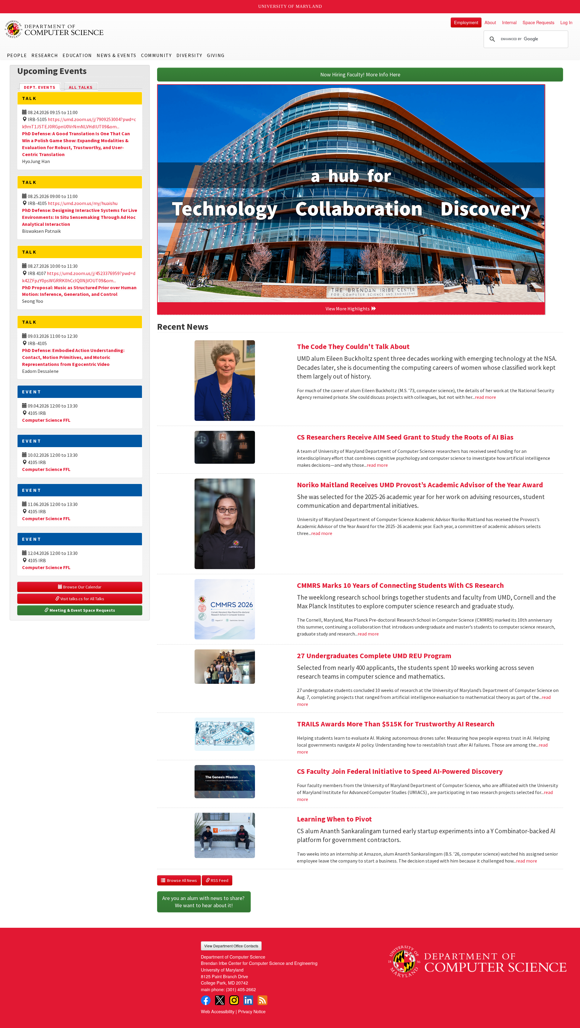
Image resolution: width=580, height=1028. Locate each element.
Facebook (206, 1000)
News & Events (117, 55)
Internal (509, 22)
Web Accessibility (217, 1011)
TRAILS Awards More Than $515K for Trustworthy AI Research (396, 724)
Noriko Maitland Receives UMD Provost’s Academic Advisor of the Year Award (420, 484)
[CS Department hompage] (477, 959)
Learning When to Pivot (334, 819)
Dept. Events (42, 87)
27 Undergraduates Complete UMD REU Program (374, 655)
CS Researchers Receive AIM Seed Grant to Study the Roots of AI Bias (405, 437)
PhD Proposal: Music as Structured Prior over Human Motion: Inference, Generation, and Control (79, 290)
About (490, 22)
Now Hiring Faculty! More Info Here (360, 74)
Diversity (189, 55)
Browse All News (181, 880)
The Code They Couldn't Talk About (353, 346)
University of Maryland (290, 6)
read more (485, 397)
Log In (566, 22)
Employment (466, 22)
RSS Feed (219, 880)
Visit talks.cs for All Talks (82, 598)
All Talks (81, 87)
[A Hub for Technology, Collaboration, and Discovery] (351, 193)
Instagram (234, 1000)
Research (44, 55)
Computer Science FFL (46, 420)
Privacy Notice (252, 1011)
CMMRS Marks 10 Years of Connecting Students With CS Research (400, 585)
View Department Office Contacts (231, 945)
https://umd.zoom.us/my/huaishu (83, 203)
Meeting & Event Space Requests (82, 610)
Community (156, 55)
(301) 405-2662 (241, 989)
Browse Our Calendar (82, 587)
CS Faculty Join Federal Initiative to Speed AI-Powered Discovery (400, 771)
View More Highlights (349, 309)
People (17, 55)
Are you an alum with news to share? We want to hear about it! (204, 902)
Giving (216, 55)
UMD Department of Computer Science (54, 29)
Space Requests (538, 22)
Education (77, 55)
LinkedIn (248, 1000)
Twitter (220, 1000)
